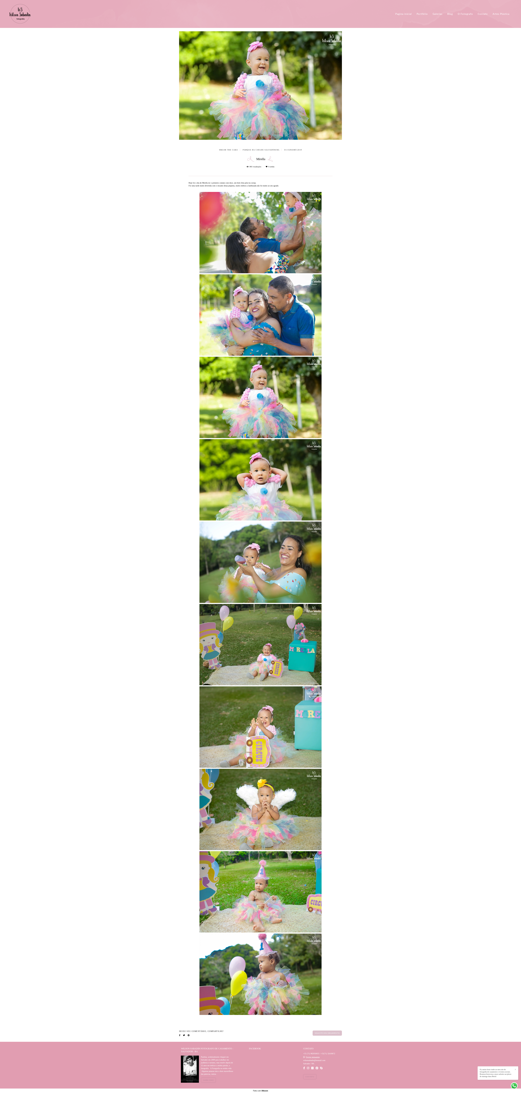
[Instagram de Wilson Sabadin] (308, 1068)
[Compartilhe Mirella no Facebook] (179, 1008)
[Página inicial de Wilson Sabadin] (20, 14)
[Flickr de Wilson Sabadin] (312, 1068)
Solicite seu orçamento (327, 1006)
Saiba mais (208, 1080)
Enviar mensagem (313, 1057)
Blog (450, 14)
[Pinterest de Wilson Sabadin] (317, 1068)
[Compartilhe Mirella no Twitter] (184, 1008)
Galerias (437, 14)
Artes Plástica (501, 14)
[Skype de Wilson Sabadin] (321, 1068)
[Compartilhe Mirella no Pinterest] (189, 1008)
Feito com (260, 1091)
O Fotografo (465, 14)
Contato (483, 14)
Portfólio (422, 14)
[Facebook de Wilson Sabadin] (304, 1068)
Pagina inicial (403, 14)
